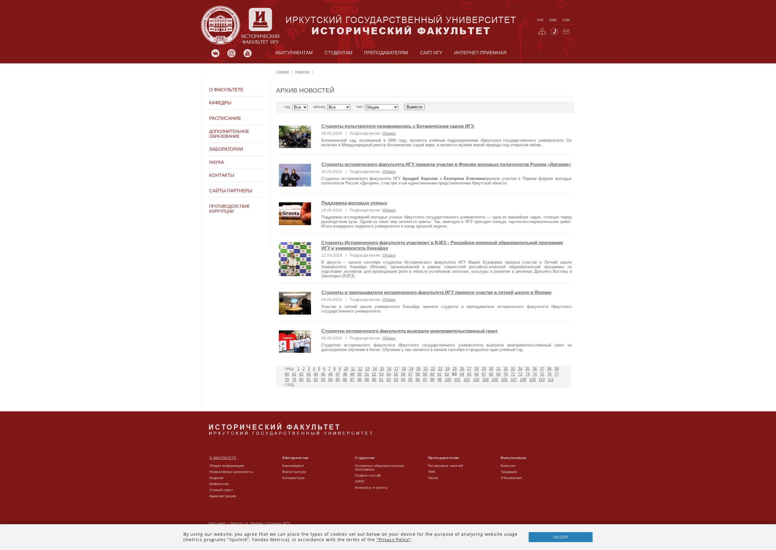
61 (439, 374)
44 (316, 374)
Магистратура (294, 472)
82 (316, 379)
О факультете (226, 89)
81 (308, 379)
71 (513, 374)
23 (440, 368)
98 (432, 379)
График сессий (368, 475)
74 (535, 374)
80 (301, 379)
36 (535, 368)
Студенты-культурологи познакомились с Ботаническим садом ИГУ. (397, 126)
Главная (282, 71)
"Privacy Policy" (393, 539)
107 (513, 379)
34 (520, 368)
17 (396, 368)
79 (294, 379)
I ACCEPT (560, 537)
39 (556, 368)
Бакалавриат (293, 465)
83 (323, 379)
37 (542, 368)
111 (551, 379)
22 (433, 368)
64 (462, 374)
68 (491, 374)
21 (425, 368)
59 (425, 374)
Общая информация (226, 465)
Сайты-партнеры (230, 190)
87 (352, 379)
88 (359, 379)
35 (527, 368)
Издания (216, 478)
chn (566, 20)
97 (425, 379)
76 (549, 374)
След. (289, 384)
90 (374, 379)
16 (389, 368)
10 (346, 368)
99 (439, 379)
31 (498, 368)
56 (403, 374)
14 (375, 368)
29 (484, 368)
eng (553, 20)
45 (323, 374)
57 (410, 374)
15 (382, 368)
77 (556, 374)
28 (476, 368)
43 (308, 374)
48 (345, 374)
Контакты (221, 175)
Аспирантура (293, 478)
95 (410, 379)
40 (287, 374)
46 (330, 374)
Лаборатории (226, 149)
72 (520, 374)
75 (542, 374)
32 (505, 368)
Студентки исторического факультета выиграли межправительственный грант (409, 330)
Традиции (509, 472)
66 (476, 374)
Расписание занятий (445, 465)
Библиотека (219, 484)
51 (367, 374)
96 (418, 379)
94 (403, 379)
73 (527, 374)
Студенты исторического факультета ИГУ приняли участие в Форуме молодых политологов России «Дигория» (446, 164)
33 (513, 368)
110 (542, 379)
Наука (216, 162)
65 (469, 374)
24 (447, 368)
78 (287, 379)
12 (360, 368)
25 (455, 368)
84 (330, 379)
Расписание (225, 118)
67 (484, 374)
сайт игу (431, 52)
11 (353, 368)
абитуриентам (294, 52)
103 (476, 379)
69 (498, 374)
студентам (339, 52)
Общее (389, 133)
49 (352, 374)
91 (381, 379)
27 (469, 368)
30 (491, 368)
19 (411, 368)
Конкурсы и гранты (371, 487)
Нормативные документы (231, 472)
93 (396, 379)
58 (418, 374)
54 (388, 374)
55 (396, 374)
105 (495, 379)
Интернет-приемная (480, 52)
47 (338, 374)
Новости (302, 71)
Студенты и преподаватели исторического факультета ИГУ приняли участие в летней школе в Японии (436, 292)
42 (301, 374)
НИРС (360, 481)
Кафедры (220, 102)
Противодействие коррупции (229, 209)
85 (338, 379)
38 (549, 368)
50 (359, 374)
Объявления (511, 478)
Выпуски (508, 465)
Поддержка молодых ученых (354, 202)
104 (485, 379)
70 (505, 374)
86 (345, 379)
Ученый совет (221, 490)
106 (504, 379)
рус (540, 20)
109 (532, 379)
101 (457, 379)
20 (418, 368)
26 (462, 368)
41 (294, 374)
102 (466, 379)
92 (388, 379)
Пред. (289, 369)
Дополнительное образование (229, 134)
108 (523, 379)
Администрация (222, 496)
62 (447, 374)
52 (374, 374)
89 (367, 379)
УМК (431, 472)
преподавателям (386, 52)
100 (448, 379)
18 (404, 368)
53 (381, 374)
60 (432, 374)
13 (367, 368)
